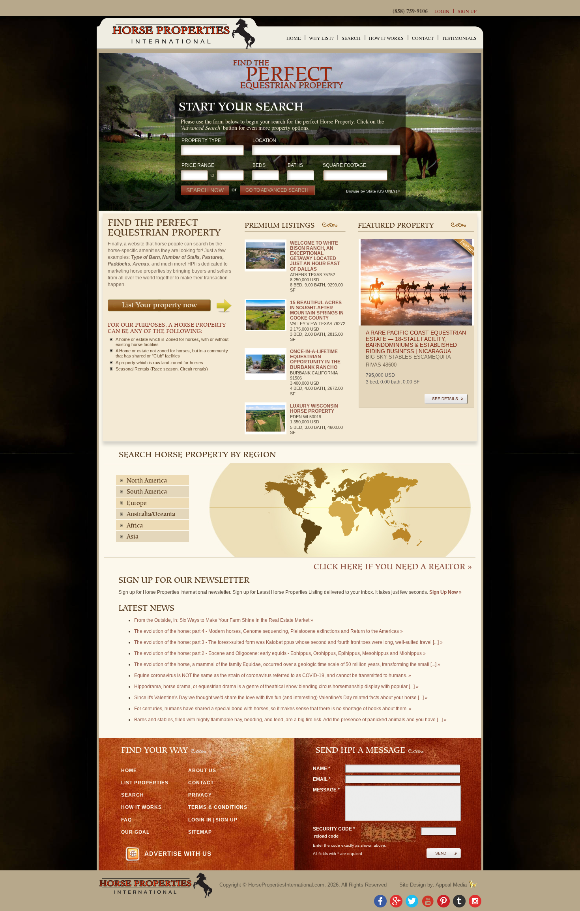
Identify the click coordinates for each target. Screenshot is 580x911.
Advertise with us (177, 853)
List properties (144, 782)
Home (293, 38)
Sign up (467, 11)
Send (440, 853)
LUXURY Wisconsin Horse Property (314, 408)
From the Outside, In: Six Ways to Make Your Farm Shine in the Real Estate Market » (223, 620)
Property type (201, 140)
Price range (197, 165)
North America (147, 481)
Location (264, 140)
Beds (259, 165)
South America (147, 492)
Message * (326, 790)
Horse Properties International (183, 33)
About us (202, 770)
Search (351, 38)
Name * (321, 768)
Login (441, 11)
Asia (132, 537)
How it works (386, 38)
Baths (295, 165)
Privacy (200, 795)
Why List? (321, 38)
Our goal (135, 832)
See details (445, 399)
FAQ (126, 819)
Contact (423, 38)
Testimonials (459, 38)
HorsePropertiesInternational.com (286, 885)
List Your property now (159, 305)
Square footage (344, 165)
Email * (322, 779)
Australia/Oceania (151, 514)
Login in (200, 819)
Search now (205, 190)
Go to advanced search (277, 190)
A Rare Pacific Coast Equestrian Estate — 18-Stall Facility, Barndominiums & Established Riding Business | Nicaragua (416, 341)
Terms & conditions (217, 807)
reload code (326, 836)
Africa (135, 526)
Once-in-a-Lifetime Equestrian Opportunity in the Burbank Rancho (315, 359)
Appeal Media (451, 885)
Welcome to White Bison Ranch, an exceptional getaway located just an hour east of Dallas (315, 256)
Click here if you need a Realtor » (393, 567)
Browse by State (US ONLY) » (374, 191)
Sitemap (200, 832)
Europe (137, 503)
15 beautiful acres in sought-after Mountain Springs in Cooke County (317, 310)
